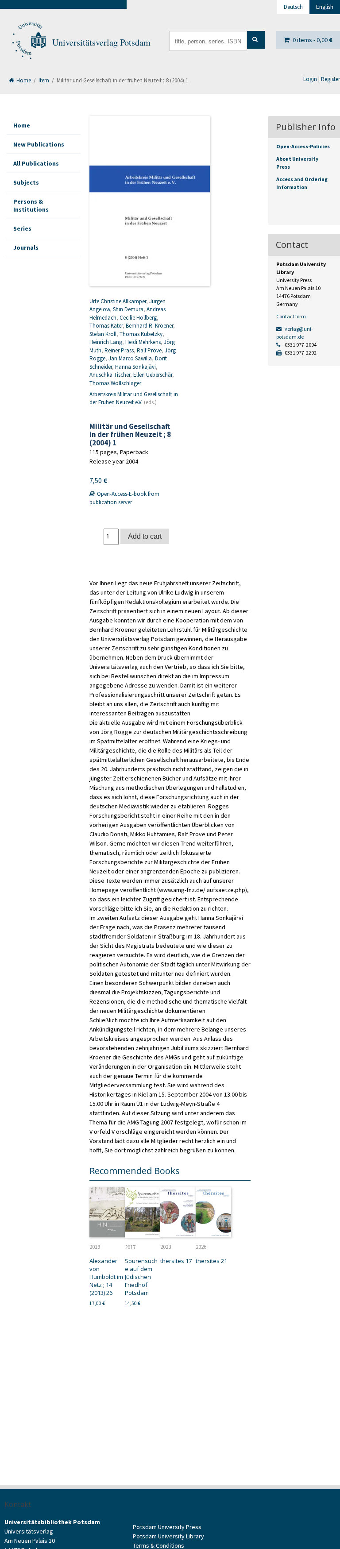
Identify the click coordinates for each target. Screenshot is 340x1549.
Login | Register (321, 79)
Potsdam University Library (168, 1536)
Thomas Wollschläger (115, 383)
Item (44, 80)
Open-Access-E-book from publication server (124, 498)
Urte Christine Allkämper (117, 301)
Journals (26, 247)
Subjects (26, 182)
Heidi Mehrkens (143, 342)
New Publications (38, 144)
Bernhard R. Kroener (149, 325)
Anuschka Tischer (109, 375)
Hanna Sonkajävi (135, 367)
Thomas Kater (106, 325)
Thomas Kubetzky (141, 334)
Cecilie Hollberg (138, 317)
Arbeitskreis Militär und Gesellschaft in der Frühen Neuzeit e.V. (133, 398)
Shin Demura (128, 309)
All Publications (36, 163)
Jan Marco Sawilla (130, 358)
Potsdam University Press (167, 1527)
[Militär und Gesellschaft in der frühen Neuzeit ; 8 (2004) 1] (149, 201)
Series (22, 228)
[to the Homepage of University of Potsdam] (28, 42)
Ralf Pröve (149, 350)
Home (23, 80)
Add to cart (145, 536)
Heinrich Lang (105, 342)
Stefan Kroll (102, 334)
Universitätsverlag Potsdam (101, 42)
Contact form (291, 316)
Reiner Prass (119, 350)
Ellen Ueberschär (152, 375)
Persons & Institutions (31, 205)
